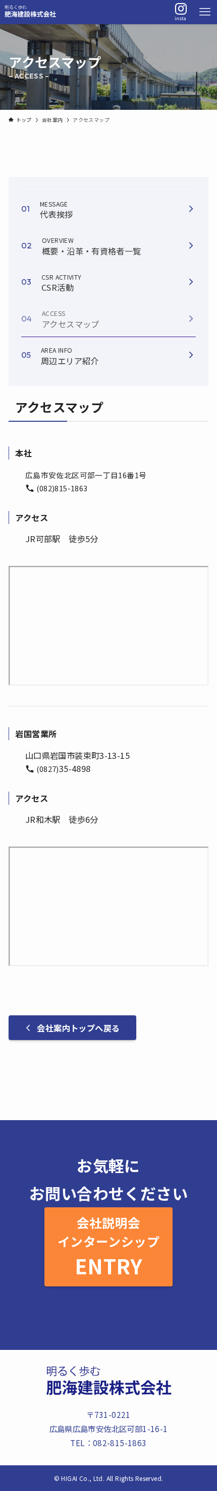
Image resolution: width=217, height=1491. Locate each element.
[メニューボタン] (205, 12)
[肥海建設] (30, 12)
